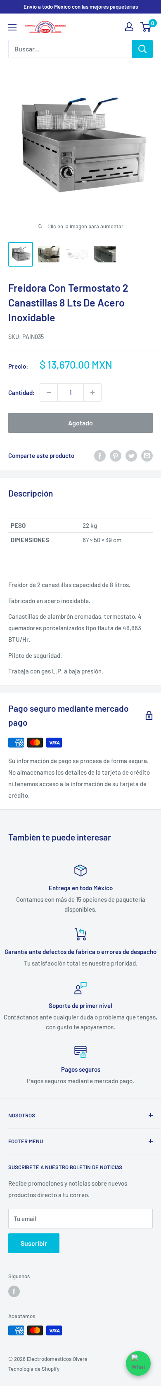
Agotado (80, 423)
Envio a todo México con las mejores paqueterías (81, 6)
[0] (146, 27)
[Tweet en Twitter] (131, 455)
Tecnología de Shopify (33, 1368)
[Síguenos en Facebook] (14, 1291)
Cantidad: (21, 392)
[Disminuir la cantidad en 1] (48, 392)
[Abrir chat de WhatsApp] (138, 1363)
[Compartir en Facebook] (100, 455)
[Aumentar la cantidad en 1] (92, 392)
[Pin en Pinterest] (115, 455)
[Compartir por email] (147, 455)
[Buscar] (142, 49)
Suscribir (34, 1243)
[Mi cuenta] (129, 26)
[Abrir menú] (12, 27)
